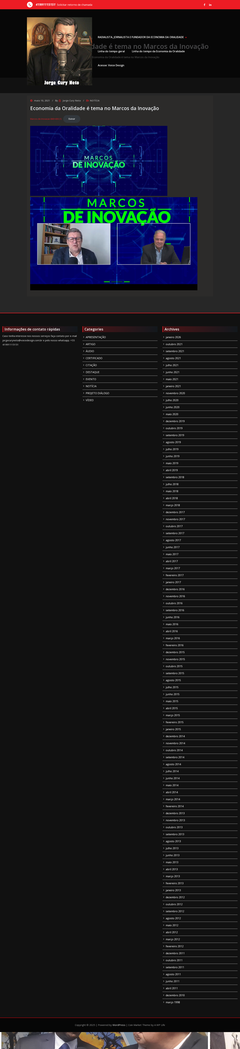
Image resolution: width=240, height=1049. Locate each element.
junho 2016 (172, 617)
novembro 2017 (175, 519)
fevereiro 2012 (175, 946)
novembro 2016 (175, 596)
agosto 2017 (173, 540)
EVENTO (91, 379)
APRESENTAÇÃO (96, 337)
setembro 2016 (175, 610)
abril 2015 (172, 708)
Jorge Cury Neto (72, 100)
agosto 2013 (173, 841)
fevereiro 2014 (175, 806)
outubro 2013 (174, 827)
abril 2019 (172, 470)
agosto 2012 (173, 918)
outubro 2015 (174, 666)
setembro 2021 (175, 351)
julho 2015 (172, 687)
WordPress (118, 1025)
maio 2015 (172, 701)
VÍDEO (90, 400)
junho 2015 (172, 694)
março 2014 (173, 799)
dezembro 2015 (175, 652)
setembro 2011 (175, 967)
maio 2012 (172, 925)
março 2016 (173, 638)
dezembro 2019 (175, 421)
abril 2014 (172, 792)
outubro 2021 (174, 344)
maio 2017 (172, 554)
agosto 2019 (173, 442)
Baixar (71, 118)
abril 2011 (172, 988)
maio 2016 (172, 624)
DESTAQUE (92, 372)
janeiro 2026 (173, 337)
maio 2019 (172, 463)
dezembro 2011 (175, 953)
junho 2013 (172, 855)
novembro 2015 (175, 659)
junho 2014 (172, 778)
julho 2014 (172, 771)
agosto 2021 (173, 358)
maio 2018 (172, 491)
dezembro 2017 (175, 512)
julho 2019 (172, 449)
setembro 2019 (175, 435)
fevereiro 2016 (175, 645)
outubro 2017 (174, 526)
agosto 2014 (173, 764)
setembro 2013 (175, 834)
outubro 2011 (174, 960)
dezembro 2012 (175, 897)
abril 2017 (172, 561)
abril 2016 (172, 631)
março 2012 (173, 939)
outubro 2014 (174, 750)
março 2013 (173, 876)
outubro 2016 (174, 603)
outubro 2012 (174, 904)
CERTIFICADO (94, 358)
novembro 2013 (175, 820)
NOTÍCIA (94, 100)
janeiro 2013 (173, 890)
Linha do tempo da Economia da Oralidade (158, 51)
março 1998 (173, 1002)
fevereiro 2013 (175, 883)
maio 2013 (172, 862)
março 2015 (173, 715)
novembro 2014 (175, 743)
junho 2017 (172, 547)
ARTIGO (90, 344)
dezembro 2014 (175, 736)
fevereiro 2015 (175, 722)
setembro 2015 (175, 673)
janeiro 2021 (173, 386)
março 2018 (173, 505)
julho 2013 (172, 848)
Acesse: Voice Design (111, 65)
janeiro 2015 (173, 729)
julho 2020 (172, 400)
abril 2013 (172, 869)
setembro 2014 (175, 757)
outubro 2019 (174, 428)
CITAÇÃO (91, 365)
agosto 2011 (173, 974)
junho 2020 (172, 407)
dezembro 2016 (175, 589)
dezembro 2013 (175, 813)
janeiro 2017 (173, 582)
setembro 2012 (175, 911)
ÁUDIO (90, 351)
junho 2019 (172, 456)
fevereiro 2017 (175, 575)
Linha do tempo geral (111, 51)
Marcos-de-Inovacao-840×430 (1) (45, 118)
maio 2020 (172, 414)
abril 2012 (172, 932)
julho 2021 (172, 365)
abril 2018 (172, 498)
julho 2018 (172, 484)
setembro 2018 (175, 477)
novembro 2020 (175, 393)
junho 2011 (172, 981)
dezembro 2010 (175, 995)
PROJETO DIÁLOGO (97, 393)
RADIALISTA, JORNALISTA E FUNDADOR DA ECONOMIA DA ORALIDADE (141, 37)
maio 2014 (172, 785)
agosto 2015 (173, 680)
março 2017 (173, 568)
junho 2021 (172, 372)
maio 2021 (172, 379)
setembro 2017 (175, 533)
